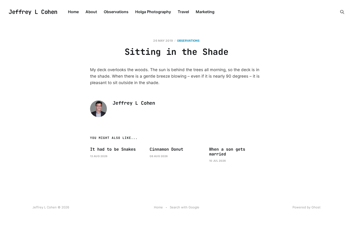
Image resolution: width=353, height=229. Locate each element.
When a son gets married (227, 152)
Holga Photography (153, 11)
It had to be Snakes (113, 149)
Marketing (205, 11)
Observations (116, 11)
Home (73, 11)
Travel (183, 11)
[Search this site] (342, 12)
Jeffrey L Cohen (33, 12)
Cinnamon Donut (166, 149)
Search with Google (184, 207)
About (91, 11)
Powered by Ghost (306, 207)
